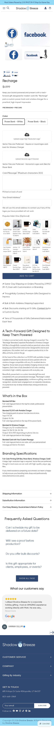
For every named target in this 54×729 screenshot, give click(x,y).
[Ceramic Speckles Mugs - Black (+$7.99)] (17, 259)
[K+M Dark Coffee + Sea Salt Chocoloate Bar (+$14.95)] (36, 259)
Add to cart (27, 276)
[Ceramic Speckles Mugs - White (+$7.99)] (27, 223)
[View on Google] (10, 616)
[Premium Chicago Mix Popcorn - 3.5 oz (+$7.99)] (7, 223)
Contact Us (42, 309)
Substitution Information (14, 500)
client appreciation (21, 379)
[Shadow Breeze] (27, 8)
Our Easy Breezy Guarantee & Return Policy (23, 507)
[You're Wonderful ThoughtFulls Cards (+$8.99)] (46, 259)
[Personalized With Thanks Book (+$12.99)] (27, 259)
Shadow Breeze (26, 720)
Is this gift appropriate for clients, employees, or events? (24, 565)
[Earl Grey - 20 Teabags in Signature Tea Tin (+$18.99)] (17, 241)
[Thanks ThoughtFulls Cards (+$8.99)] (36, 223)
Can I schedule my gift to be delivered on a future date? (23, 529)
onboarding (9, 379)
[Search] (8, 8)
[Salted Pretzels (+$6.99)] (7, 259)
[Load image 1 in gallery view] (27, 42)
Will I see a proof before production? (20, 542)
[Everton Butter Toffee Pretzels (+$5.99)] (27, 241)
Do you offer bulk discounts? (23, 554)
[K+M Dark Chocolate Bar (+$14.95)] (46, 223)
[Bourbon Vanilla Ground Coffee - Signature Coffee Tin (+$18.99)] (17, 223)
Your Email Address (12, 197)
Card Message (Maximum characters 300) (23, 173)
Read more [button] (10, 611)
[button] (2, 632)
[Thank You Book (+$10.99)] (36, 241)
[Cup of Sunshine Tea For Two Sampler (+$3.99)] (7, 241)
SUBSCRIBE (42, 705)
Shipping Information (12, 493)
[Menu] (4, 8)
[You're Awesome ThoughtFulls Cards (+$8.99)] (46, 241)
